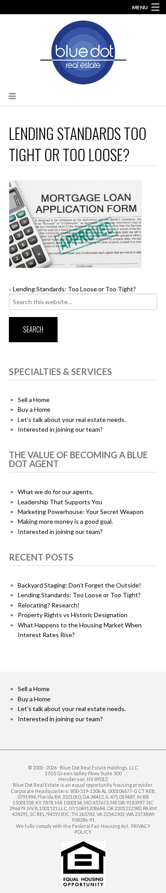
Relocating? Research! (49, 605)
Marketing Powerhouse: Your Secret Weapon (80, 511)
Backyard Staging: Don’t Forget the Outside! (79, 585)
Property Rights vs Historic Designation (72, 615)
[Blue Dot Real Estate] (83, 51)
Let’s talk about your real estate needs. (72, 419)
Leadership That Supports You (60, 502)
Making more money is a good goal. (65, 521)
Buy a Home (34, 409)
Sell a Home (34, 399)
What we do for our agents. (55, 491)
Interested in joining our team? (60, 429)
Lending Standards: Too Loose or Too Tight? (74, 289)
